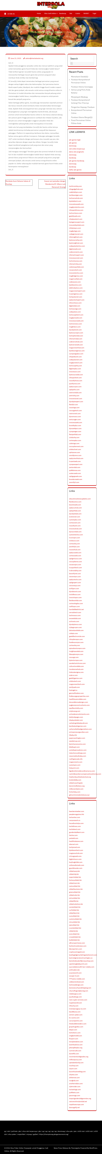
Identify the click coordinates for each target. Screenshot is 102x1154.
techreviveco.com (75, 324)
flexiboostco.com (75, 502)
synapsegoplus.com (76, 354)
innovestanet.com (75, 399)
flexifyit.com (73, 405)
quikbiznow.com (75, 470)
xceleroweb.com (75, 473)
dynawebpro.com (75, 428)
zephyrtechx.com (75, 579)
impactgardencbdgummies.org (80, 1098)
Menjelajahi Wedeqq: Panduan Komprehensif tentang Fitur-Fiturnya (80, 100)
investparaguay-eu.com (77, 1009)
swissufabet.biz (74, 886)
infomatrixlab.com (75, 339)
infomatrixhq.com (75, 264)
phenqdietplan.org (75, 1048)
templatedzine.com (76, 1042)
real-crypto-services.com (78, 1000)
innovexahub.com (75, 529)
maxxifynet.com (75, 526)
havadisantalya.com (76, 823)
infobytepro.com (75, 228)
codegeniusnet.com (76, 234)
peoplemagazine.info (76, 814)
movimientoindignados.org (78, 1057)
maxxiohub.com (74, 550)
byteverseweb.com (76, 345)
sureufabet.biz (74, 916)
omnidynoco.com (75, 455)
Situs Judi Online (50, 13)
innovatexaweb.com (76, 204)
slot (8, 1131)
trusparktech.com (75, 568)
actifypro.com (74, 588)
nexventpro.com (75, 576)
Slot (70, 13)
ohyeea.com (73, 1075)
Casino (77, 13)
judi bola (14, 1131)
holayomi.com (74, 768)
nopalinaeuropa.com (76, 1104)
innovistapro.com (75, 597)
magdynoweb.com (75, 318)
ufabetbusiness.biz (76, 889)
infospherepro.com (76, 639)
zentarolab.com (74, 467)
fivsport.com (73, 1039)
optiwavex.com (74, 452)
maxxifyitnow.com (75, 381)
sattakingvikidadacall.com (78, 723)
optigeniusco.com (75, 559)
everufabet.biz (74, 934)
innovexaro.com (75, 372)
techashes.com (74, 817)
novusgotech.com (75, 410)
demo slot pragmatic (76, 152)
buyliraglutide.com (75, 862)
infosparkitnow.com (76, 210)
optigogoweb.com (75, 476)
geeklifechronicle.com (77, 636)
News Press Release (61, 1148)
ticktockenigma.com (76, 672)
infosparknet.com (75, 378)
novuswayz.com (74, 585)
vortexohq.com (74, 645)
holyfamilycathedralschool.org (80, 777)
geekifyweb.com (75, 216)
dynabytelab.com (75, 514)
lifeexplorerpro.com (76, 654)
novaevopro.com (75, 565)
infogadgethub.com (76, 189)
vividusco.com (74, 541)
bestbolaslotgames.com (77, 726)
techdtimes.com (75, 826)
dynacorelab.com (75, 532)
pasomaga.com (74, 1095)
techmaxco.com (75, 615)
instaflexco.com (74, 594)
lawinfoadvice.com (75, 1045)
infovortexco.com (75, 303)
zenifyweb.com (74, 687)
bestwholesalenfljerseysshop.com (81, 961)
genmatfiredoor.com (76, 693)
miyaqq (29, 1134)
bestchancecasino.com (77, 744)
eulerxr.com (73, 675)
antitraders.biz (74, 970)
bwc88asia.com (74, 1012)
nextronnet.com (75, 413)
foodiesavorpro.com (76, 642)
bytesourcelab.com (76, 375)
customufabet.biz (75, 919)
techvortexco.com (75, 213)
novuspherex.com (75, 562)
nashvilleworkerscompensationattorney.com (85, 774)
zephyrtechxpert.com (76, 300)
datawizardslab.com (76, 630)
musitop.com (73, 1066)
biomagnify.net (74, 1107)
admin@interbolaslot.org (34, 58)
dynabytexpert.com (76, 402)
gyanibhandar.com (75, 868)
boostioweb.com (75, 505)
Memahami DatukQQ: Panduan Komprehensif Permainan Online (80, 79)
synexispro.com (74, 765)
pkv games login (75, 140)
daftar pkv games (75, 170)
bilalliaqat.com (74, 747)
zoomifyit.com (74, 482)
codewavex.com (75, 282)
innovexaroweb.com (76, 321)
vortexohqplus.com (76, 603)
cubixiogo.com (74, 443)
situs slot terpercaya (29, 1131)
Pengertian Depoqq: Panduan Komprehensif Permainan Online (83, 110)
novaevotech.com (75, 270)
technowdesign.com (76, 985)
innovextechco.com (76, 273)
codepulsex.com (75, 312)
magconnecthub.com (76, 348)
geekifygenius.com (75, 678)
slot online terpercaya (77, 149)
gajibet (35, 1134)
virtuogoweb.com (75, 856)
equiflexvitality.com (76, 708)
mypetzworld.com (75, 1003)
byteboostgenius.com (77, 351)
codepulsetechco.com (77, 246)
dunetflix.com (74, 1054)
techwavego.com (75, 309)
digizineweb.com (75, 249)
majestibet (21, 1134)
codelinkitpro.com (75, 192)
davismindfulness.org (76, 786)
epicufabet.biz (74, 925)
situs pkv (69, 1131)
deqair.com (73, 1030)
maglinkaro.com (75, 327)
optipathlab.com (75, 511)
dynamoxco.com (75, 416)
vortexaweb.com (75, 556)
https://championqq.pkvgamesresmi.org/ (53, 1134)
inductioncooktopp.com (77, 753)
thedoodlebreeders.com (77, 1024)
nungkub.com (74, 1081)
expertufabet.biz (75, 877)
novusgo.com (74, 657)
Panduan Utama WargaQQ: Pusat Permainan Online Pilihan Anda (82, 120)
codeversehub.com (76, 342)
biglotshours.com (75, 859)
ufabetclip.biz (74, 874)
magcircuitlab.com (75, 279)
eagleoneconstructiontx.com (79, 705)
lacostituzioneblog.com (77, 1072)
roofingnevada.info (75, 759)
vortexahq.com (74, 544)
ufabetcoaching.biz (76, 783)
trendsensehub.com (76, 669)
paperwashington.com (77, 738)
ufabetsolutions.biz (76, 904)
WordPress (93, 1148)
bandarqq (72, 158)
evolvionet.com (74, 517)
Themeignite (75, 1148)
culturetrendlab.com (76, 666)
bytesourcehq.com (75, 240)
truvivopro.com (74, 538)
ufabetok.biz (73, 931)
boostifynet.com (75, 574)
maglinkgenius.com (76, 276)
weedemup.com (75, 741)
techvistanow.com (75, 261)
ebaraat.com (73, 844)
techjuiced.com (74, 847)
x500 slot (81, 1131)
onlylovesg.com (74, 711)
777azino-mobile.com (77, 979)
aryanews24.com (75, 973)
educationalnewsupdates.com (80, 499)
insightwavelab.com (76, 651)
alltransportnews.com (77, 943)
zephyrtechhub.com (76, 458)
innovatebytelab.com (76, 225)
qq (5, 1131)
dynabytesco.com (75, 624)
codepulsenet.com (75, 360)
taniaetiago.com (75, 1089)
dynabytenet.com (75, 330)
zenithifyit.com (74, 547)
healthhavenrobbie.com (77, 699)
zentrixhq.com (74, 396)
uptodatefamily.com (76, 1063)
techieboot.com (74, 829)
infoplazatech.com (75, 219)
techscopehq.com (75, 366)
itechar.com (73, 835)
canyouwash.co (74, 820)
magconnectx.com (75, 762)
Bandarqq (62, 13)
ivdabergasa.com (75, 994)
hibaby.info (73, 735)
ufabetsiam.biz (74, 883)
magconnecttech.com (77, 684)
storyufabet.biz (74, 922)
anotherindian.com (76, 1084)
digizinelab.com (74, 306)
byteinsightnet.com (76, 243)
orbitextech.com (75, 681)
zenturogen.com (75, 419)
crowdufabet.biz (75, 937)
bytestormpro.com (75, 660)
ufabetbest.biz (74, 913)
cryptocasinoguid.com (77, 952)
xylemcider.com (74, 1086)
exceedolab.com (75, 618)
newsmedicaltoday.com (77, 756)
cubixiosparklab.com (76, 267)
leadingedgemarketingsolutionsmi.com (83, 955)
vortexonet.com (74, 523)
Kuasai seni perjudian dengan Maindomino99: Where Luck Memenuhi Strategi (54, 184)
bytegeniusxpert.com (76, 222)
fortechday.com (74, 792)
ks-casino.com (74, 1018)
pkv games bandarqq (76, 161)
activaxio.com (74, 621)
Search (74, 58)
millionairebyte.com (76, 789)
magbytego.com (75, 231)
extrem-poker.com (75, 1015)
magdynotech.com (75, 363)
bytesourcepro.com (76, 333)
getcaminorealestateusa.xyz (79, 795)
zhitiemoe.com (74, 1078)
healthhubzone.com (76, 841)
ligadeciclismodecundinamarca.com (82, 771)
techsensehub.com (76, 198)
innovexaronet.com (76, 258)
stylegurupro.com (75, 627)
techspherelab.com (76, 336)
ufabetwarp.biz (74, 871)
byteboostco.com (75, 285)
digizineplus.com (75, 369)
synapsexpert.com (75, 464)
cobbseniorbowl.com (76, 982)
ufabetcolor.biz (74, 895)
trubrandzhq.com (75, 571)
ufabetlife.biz (73, 901)
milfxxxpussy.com (75, 1060)
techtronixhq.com (75, 186)
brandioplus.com (75, 425)
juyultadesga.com (75, 997)
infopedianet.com (75, 357)
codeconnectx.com (76, 252)
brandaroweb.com (75, 479)
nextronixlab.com (75, 393)
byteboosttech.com (76, 850)
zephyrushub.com (75, 508)
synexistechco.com (76, 535)
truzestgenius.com (75, 294)
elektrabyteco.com (76, 288)
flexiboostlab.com (75, 600)
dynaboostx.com (75, 591)
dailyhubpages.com (76, 717)
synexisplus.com (75, 520)
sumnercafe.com (75, 1051)
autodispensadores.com (77, 750)
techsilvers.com (74, 1033)
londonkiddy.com (75, 780)
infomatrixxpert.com (76, 255)
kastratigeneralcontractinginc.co (80, 958)
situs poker (12, 1134)
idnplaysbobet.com (76, 720)
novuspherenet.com (76, 446)
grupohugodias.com (76, 1027)
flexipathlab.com (75, 434)
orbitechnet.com (75, 449)
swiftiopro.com (74, 606)
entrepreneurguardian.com (78, 732)
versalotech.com (75, 612)
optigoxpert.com (75, 582)
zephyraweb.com (75, 553)
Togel (94, 13)
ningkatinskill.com (75, 1036)
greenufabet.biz (74, 892)
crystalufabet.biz (75, 928)
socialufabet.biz (74, 907)
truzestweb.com (75, 461)
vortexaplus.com (75, 440)
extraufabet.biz (74, 898)
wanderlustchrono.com (77, 663)
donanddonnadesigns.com (78, 702)
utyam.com (73, 1069)
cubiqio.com (73, 633)
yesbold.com (73, 838)
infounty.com (73, 1006)
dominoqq (72, 146)
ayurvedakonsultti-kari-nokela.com (81, 967)
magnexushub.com (76, 853)
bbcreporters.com (75, 949)
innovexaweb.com (75, 422)
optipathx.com (74, 390)
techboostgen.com (75, 195)
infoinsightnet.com (75, 237)
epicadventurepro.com (77, 648)
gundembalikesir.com (76, 832)
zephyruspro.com (75, 387)
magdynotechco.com (76, 207)
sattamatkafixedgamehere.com (80, 729)
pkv (20, 1131)
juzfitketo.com (74, 1092)
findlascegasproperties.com (79, 696)
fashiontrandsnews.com (77, 946)
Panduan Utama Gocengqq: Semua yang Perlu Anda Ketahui (82, 90)
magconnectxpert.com (77, 291)
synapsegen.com (75, 431)
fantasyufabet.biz (75, 880)
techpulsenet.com (75, 297)
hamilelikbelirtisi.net (76, 609)
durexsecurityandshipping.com (80, 988)
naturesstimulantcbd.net (78, 1101)
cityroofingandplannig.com (78, 991)
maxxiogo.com (74, 407)
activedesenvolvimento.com (79, 714)
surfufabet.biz (74, 910)
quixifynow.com (74, 384)
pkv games (73, 143)
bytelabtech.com (75, 201)
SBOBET (86, 13)
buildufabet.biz (74, 940)
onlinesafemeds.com (76, 865)
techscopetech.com (76, 315)
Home (39, 13)
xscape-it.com (74, 976)
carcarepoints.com (76, 1021)
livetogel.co (73, 690)
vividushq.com (74, 437)
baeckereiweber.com (76, 811)
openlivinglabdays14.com (78, 964)
